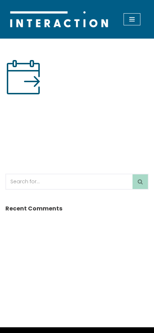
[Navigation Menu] (132, 19)
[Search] (141, 182)
